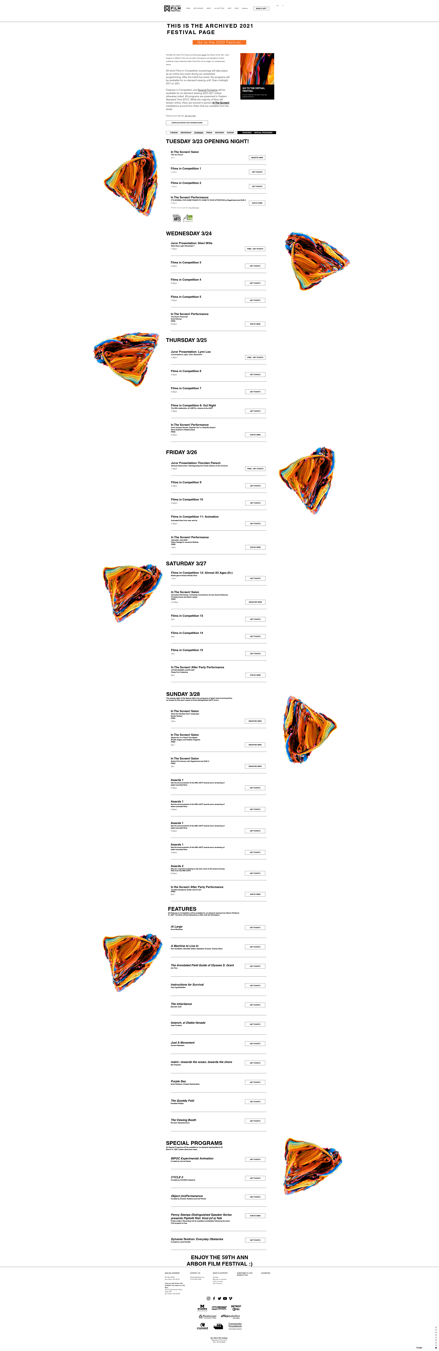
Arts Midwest (194, 207)
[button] (198, 7)
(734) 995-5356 (195, 1279)
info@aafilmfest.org (197, 1277)
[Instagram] (208, 1298)
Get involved (217, 1283)
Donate (215, 1277)
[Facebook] (214, 1298)
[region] (257, 79)
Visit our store (218, 1281)
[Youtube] (225, 1298)
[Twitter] (219, 1298)
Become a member (220, 1279)
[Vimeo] (230, 1298)
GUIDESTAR (265, 1273)
